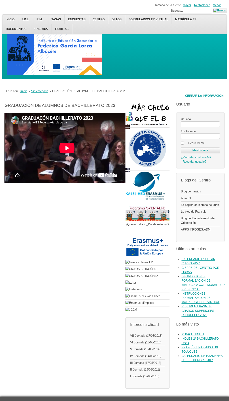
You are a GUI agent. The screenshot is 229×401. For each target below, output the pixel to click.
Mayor (187, 5)
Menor (217, 5)
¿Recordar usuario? (193, 161)
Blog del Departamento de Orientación (197, 220)
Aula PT (186, 198)
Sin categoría (39, 91)
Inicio (10, 19)
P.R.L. (25, 19)
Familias (62, 29)
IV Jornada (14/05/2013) (145, 356)
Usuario (186, 119)
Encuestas (77, 19)
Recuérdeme (196, 143)
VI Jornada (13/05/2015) (145, 342)
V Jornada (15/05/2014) (145, 349)
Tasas (56, 19)
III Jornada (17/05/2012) (145, 362)
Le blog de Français (193, 211)
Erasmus (41, 29)
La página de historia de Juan (200, 205)
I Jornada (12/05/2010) (144, 376)
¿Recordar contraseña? (196, 157)
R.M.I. (40, 19)
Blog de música (191, 191)
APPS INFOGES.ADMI (196, 229)
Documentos (16, 29)
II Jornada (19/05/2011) (145, 369)
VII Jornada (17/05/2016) (146, 335)
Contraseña (188, 131)
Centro (99, 19)
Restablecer (202, 5)
